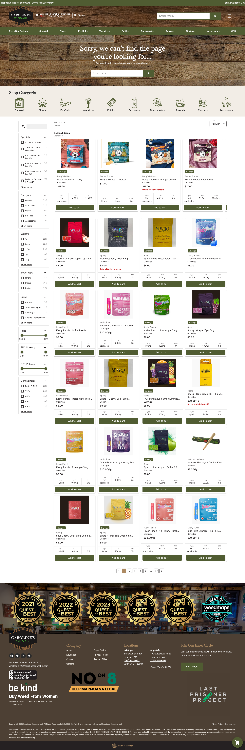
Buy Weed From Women (33, 696)
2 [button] (129, 571)
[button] (60, 15)
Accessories (226, 110)
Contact (70, 659)
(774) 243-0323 (132, 660)
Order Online (100, 650)
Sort (213, 121)
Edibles (111, 110)
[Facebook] (11, 655)
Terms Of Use (230, 724)
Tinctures (203, 110)
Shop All (19, 110)
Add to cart (75, 207)
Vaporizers (88, 110)
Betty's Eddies (63, 176)
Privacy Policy (101, 654)
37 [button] (156, 571)
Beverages (134, 110)
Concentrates (157, 110)
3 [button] (135, 571)
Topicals (180, 110)
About (69, 650)
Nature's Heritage (195, 459)
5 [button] (145, 571)
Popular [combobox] (216, 123)
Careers (70, 664)
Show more (26, 187)
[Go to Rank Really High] (122, 745)
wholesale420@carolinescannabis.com (28, 666)
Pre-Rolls (65, 110)
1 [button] (124, 571)
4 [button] (140, 571)
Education (71, 654)
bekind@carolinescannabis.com (25, 662)
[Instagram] (23, 655)
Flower (42, 110)
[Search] (215, 16)
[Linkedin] (29, 655)
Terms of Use (100, 659)
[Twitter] (17, 655)
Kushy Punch (193, 255)
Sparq (59, 255)
